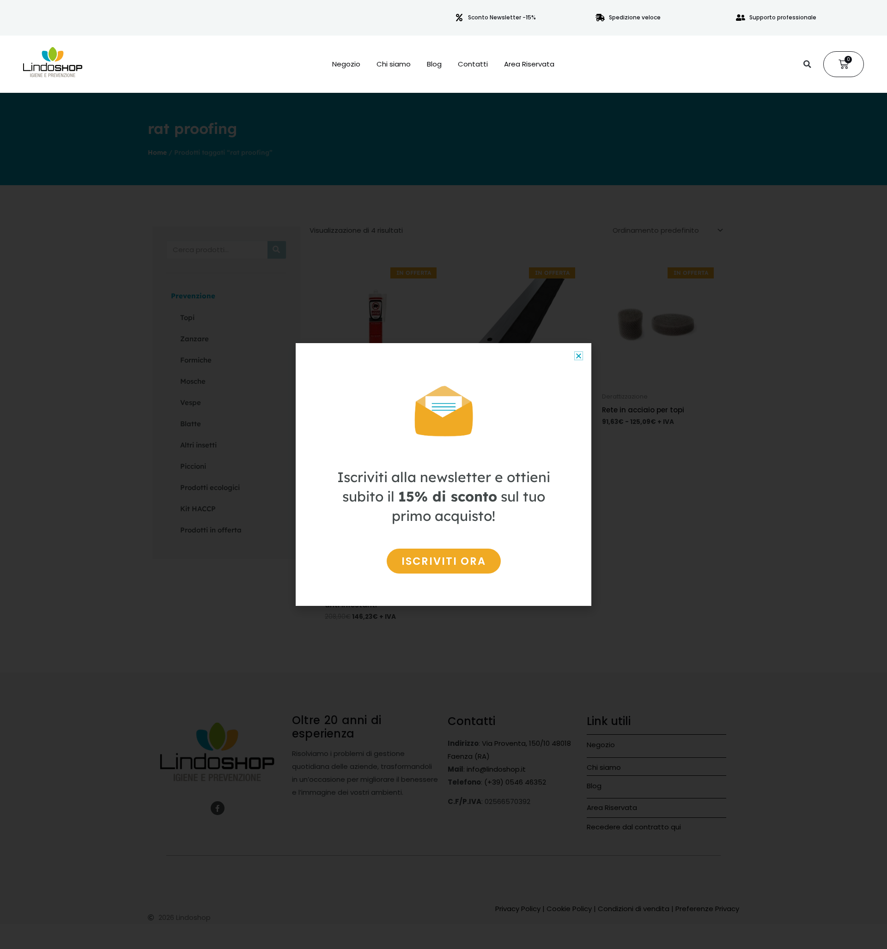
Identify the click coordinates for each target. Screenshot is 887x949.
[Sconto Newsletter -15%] (459, 17)
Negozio (346, 64)
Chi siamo (394, 64)
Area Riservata (529, 64)
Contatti (473, 64)
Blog (434, 64)
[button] (807, 64)
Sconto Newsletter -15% (502, 17)
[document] (443, 474)
